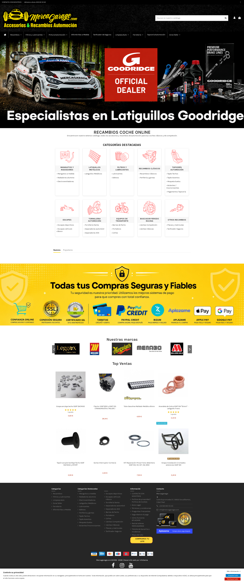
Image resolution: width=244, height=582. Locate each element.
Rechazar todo (232, 579)
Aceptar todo (233, 575)
